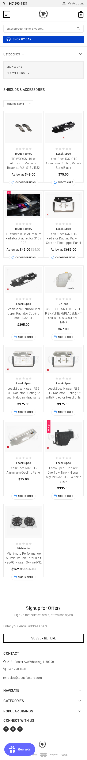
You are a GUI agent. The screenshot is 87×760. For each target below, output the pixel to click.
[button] (43, 70)
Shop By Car (22, 39)
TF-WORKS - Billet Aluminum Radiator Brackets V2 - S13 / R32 (23, 163)
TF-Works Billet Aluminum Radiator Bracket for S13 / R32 (23, 238)
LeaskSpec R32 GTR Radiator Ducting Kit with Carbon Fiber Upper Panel (63, 238)
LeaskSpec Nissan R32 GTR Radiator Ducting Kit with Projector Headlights (63, 393)
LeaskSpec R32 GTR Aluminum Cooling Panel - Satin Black (63, 163)
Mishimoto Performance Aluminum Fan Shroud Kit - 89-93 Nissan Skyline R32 (23, 558)
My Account (76, 3)
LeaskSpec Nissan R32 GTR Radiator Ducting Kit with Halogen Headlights (24, 393)
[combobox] (43, 29)
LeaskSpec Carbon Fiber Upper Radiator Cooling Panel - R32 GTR (23, 313)
